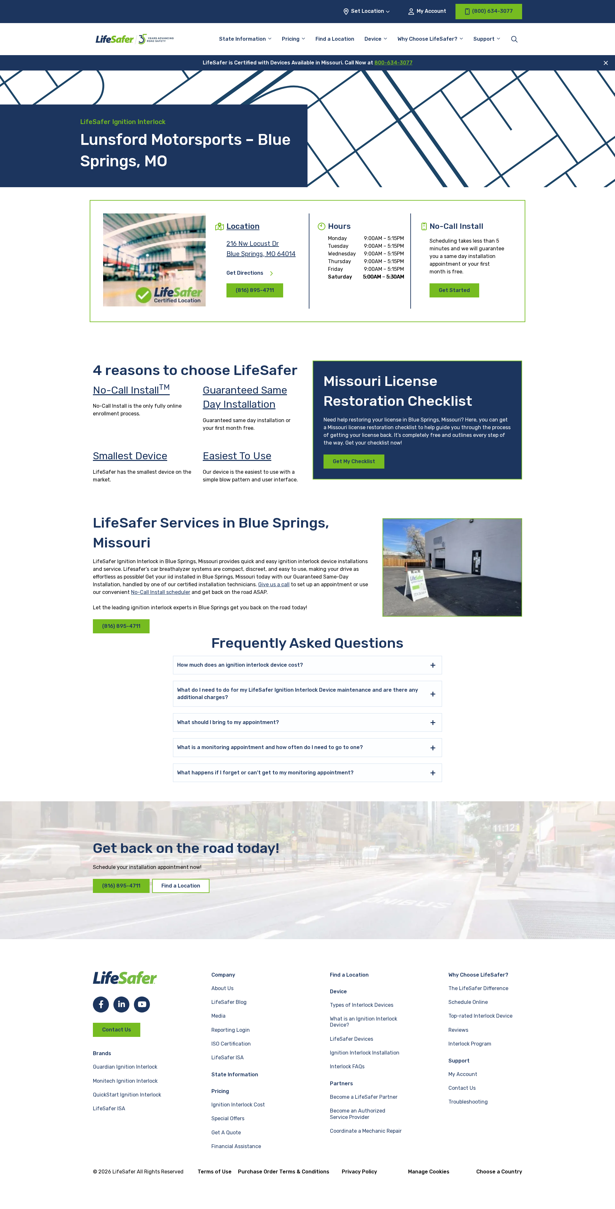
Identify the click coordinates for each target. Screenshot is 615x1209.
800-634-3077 (393, 63)
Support (459, 1061)
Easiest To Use (237, 456)
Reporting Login (230, 1030)
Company (223, 975)
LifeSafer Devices (351, 1039)
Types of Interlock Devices (361, 1005)
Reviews (458, 1030)
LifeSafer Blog (229, 1002)
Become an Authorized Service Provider (357, 1114)
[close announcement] (606, 63)
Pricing (290, 39)
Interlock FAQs (347, 1066)
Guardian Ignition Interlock (125, 1067)
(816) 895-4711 (255, 290)
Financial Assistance (236, 1146)
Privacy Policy (359, 1172)
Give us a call (274, 584)
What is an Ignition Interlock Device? (363, 1022)
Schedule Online (468, 1002)
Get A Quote (226, 1133)
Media (218, 1016)
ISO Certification (231, 1044)
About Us (222, 988)
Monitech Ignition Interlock (125, 1081)
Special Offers (227, 1118)
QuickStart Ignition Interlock (127, 1095)
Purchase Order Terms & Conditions (283, 1172)
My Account (430, 11)
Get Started (454, 290)
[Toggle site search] (514, 39)
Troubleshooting (468, 1102)
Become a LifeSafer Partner (364, 1097)
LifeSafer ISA (109, 1108)
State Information (242, 39)
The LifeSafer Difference (478, 988)
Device (373, 39)
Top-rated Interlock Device (480, 1016)
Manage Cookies (428, 1172)
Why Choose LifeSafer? (427, 39)
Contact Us (116, 1030)
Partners (341, 1083)
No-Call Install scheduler (160, 592)
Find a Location (335, 39)
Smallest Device (130, 456)
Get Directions (244, 273)
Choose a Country (499, 1172)
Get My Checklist (354, 461)
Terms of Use (215, 1172)
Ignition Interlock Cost (238, 1105)
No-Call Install (131, 390)
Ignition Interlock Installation (364, 1053)
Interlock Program (469, 1044)
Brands (102, 1053)
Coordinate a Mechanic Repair (366, 1131)
